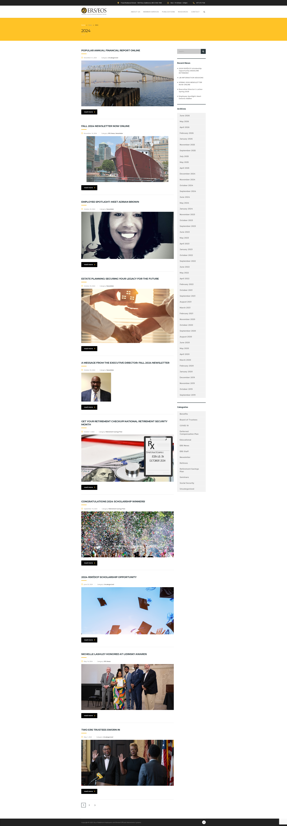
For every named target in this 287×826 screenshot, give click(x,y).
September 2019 (188, 395)
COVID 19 (184, 426)
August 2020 (186, 337)
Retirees (184, 463)
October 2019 (186, 389)
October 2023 (186, 220)
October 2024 (186, 185)
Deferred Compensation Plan (189, 432)
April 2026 (184, 127)
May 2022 (184, 273)
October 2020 (186, 325)
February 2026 (187, 133)
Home (83, 25)
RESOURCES (183, 12)
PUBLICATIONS (168, 12)
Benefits (184, 414)
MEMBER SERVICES (151, 12)
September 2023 (188, 226)
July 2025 (184, 156)
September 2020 (188, 331)
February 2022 (187, 284)
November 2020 (187, 319)
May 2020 (184, 348)
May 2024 (184, 203)
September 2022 (188, 261)
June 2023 (185, 232)
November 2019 (187, 383)
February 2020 (187, 366)
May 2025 (184, 162)
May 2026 (184, 121)
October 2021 (186, 290)
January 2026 (186, 139)
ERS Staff (184, 451)
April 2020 (184, 354)
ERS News (184, 446)
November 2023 (187, 214)
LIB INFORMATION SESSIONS (191, 78)
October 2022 (186, 255)
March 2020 (185, 360)
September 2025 (188, 150)
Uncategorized (187, 489)
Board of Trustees (188, 420)
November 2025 (187, 145)
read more (88, 112)
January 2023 (186, 249)
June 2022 (185, 267)
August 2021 (185, 302)
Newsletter (185, 457)
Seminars (184, 477)
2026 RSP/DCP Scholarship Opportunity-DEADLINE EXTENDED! (190, 70)
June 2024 (185, 197)
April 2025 (184, 168)
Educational (185, 440)
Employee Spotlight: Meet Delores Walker (190, 97)
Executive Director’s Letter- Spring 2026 (191, 90)
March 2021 (185, 308)
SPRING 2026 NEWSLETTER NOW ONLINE (190, 83)
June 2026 (185, 116)
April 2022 (184, 279)
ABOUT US (135, 12)
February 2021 (186, 313)
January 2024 (186, 209)
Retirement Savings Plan (189, 470)
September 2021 (187, 296)
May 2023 (184, 238)
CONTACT (195, 12)
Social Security (187, 483)
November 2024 (187, 180)
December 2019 (187, 377)
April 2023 (184, 244)
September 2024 (188, 191)
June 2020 (185, 343)
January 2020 (186, 372)
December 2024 (187, 174)
